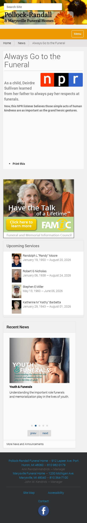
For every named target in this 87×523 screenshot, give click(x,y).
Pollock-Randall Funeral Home (28, 461)
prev (33, 433)
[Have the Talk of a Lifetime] (38, 208)
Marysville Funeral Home (29, 473)
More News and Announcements (25, 444)
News (21, 43)
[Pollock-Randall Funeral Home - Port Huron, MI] (39, 14)
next (45, 433)
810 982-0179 (56, 465)
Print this (19, 164)
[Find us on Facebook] (43, 511)
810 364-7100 (59, 477)
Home (7, 43)
